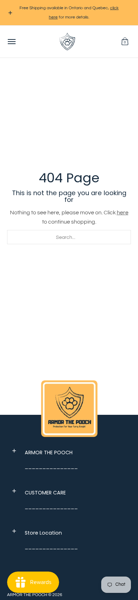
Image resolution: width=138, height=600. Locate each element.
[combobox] (69, 237)
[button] (125, 42)
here (122, 212)
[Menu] (11, 42)
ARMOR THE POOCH (27, 595)
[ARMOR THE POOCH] (67, 41)
